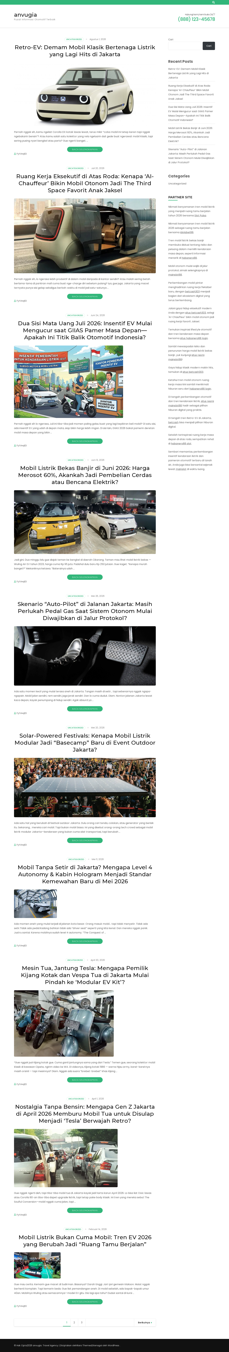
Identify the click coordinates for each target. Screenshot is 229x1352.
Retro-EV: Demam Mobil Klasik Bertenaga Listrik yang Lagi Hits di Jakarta (85, 51)
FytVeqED (22, 153)
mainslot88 (175, 275)
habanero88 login (200, 389)
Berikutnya (144, 1322)
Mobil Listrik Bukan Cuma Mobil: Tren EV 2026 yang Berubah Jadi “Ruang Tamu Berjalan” (85, 1241)
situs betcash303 (195, 313)
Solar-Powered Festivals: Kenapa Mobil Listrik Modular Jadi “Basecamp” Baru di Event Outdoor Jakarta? (84, 742)
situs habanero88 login (194, 338)
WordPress (113, 1345)
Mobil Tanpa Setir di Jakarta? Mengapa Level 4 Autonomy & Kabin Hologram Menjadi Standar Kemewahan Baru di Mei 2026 (85, 874)
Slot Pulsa (200, 215)
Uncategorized (74, 39)
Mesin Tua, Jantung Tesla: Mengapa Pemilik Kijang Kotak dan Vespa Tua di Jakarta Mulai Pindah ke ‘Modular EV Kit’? (85, 975)
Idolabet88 (186, 232)
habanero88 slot (181, 443)
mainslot (181, 469)
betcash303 (192, 291)
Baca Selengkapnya (85, 149)
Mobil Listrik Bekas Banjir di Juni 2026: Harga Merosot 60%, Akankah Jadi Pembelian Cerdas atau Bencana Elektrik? (85, 475)
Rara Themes (84, 1345)
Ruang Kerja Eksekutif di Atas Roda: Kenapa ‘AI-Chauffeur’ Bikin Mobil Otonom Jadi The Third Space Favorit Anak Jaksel (85, 183)
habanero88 (189, 258)
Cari (170, 39)
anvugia (25, 14)
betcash (173, 422)
